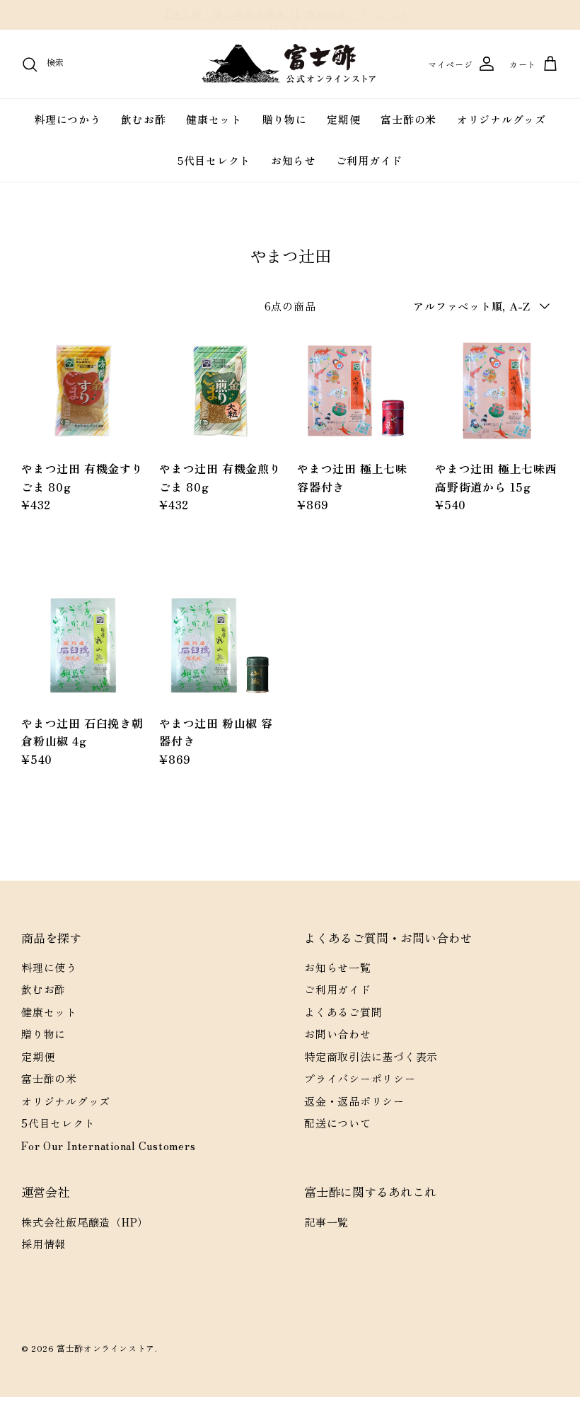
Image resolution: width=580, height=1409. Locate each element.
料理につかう (67, 119)
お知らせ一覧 (337, 967)
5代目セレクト (214, 160)
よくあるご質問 (343, 1011)
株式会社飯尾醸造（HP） (85, 1221)
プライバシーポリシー (360, 1078)
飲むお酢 (143, 119)
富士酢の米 (408, 119)
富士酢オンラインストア (106, 1348)
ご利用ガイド (369, 160)
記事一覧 (326, 1221)
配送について (337, 1122)
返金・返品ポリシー (354, 1101)
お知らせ (293, 160)
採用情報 (43, 1243)
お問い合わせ (337, 1033)
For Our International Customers (108, 1145)
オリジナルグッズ (501, 119)
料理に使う (49, 967)
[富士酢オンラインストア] (290, 64)
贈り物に (284, 119)
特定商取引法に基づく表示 (371, 1056)
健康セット (214, 119)
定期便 (343, 119)
